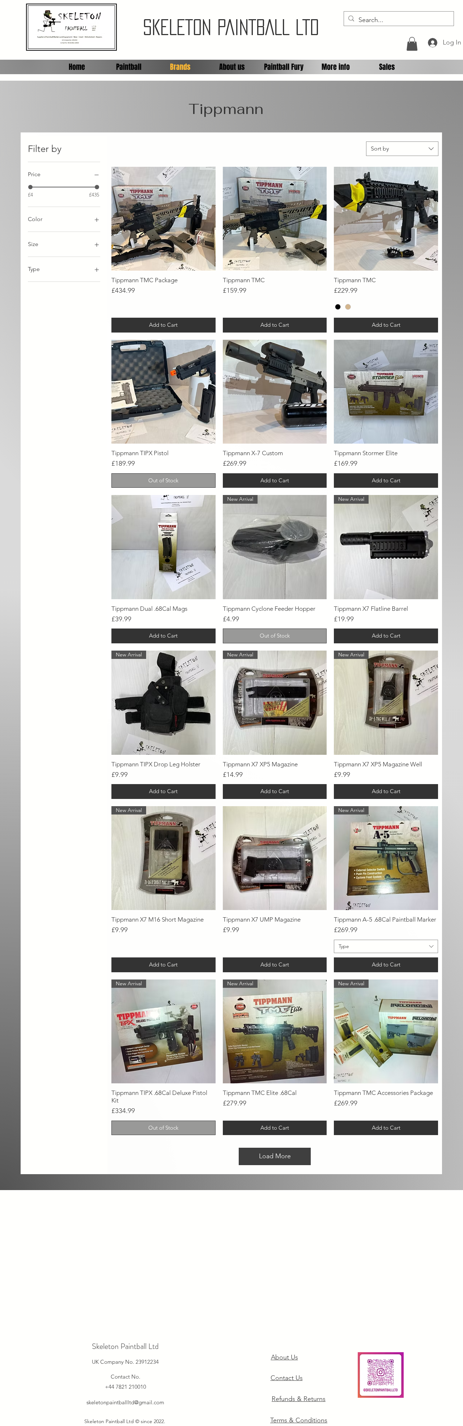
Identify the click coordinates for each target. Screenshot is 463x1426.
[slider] (30, 187)
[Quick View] (163, 219)
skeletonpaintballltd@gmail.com (125, 1402)
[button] (412, 44)
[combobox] (402, 148)
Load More (275, 1156)
